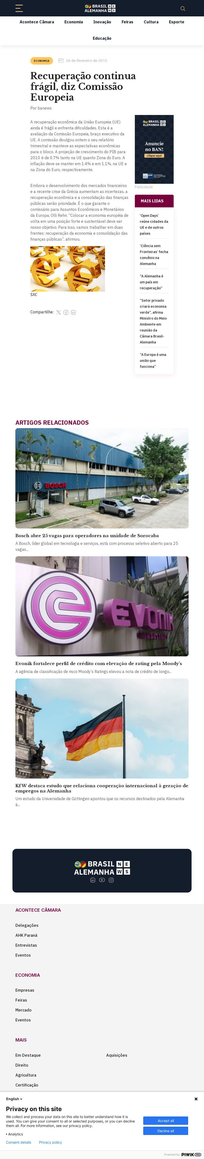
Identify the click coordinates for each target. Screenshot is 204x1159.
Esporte (176, 21)
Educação (102, 38)
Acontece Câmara (37, 21)
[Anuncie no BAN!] (154, 149)
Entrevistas (26, 945)
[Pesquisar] (183, 8)
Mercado (23, 1010)
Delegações (27, 925)
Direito (21, 1065)
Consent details (18, 1142)
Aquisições (116, 1055)
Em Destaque (28, 1055)
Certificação (26, 1085)
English (12, 1099)
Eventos (23, 955)
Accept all (166, 1121)
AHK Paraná (26, 935)
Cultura (151, 21)
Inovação (102, 21)
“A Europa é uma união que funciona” (153, 360)
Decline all (165, 1131)
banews (45, 108)
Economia (73, 21)
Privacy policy (50, 1142)
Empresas (24, 990)
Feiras (127, 21)
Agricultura (25, 1075)
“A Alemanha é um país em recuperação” (151, 282)
